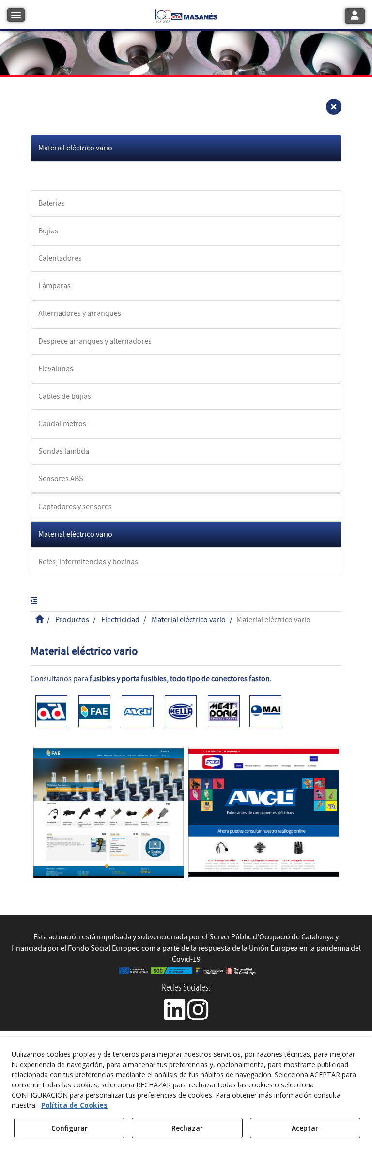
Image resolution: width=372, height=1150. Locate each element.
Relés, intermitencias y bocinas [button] (88, 562)
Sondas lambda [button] (63, 451)
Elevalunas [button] (55, 369)
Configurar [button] (69, 1128)
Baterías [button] (51, 203)
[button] (186, 15)
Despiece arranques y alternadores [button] (95, 341)
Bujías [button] (48, 231)
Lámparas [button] (54, 286)
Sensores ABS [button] (60, 479)
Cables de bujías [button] (64, 396)
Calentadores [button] (60, 258)
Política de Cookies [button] (74, 1105)
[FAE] (108, 812)
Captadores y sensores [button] (75, 506)
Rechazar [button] (187, 1128)
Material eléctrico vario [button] (75, 148)
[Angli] (263, 812)
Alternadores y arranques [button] (79, 313)
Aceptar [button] (305, 1128)
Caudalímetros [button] (62, 423)
